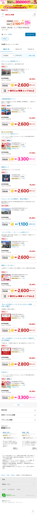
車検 (8, 475)
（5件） (23, 318)
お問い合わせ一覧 (11, 502)
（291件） (23, 146)
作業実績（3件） (15, 246)
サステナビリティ (19, 502)
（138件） (23, 385)
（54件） (23, 178)
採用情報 (18, 489)
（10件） (23, 245)
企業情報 (4, 489)
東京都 (12, 475)
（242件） (23, 111)
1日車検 (4, 38)
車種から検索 (32, 55)
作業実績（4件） (15, 387)
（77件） (23, 72)
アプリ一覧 (4, 502)
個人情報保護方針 (11, 489)
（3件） (23, 351)
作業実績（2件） (15, 148)
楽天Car (3, 475)
